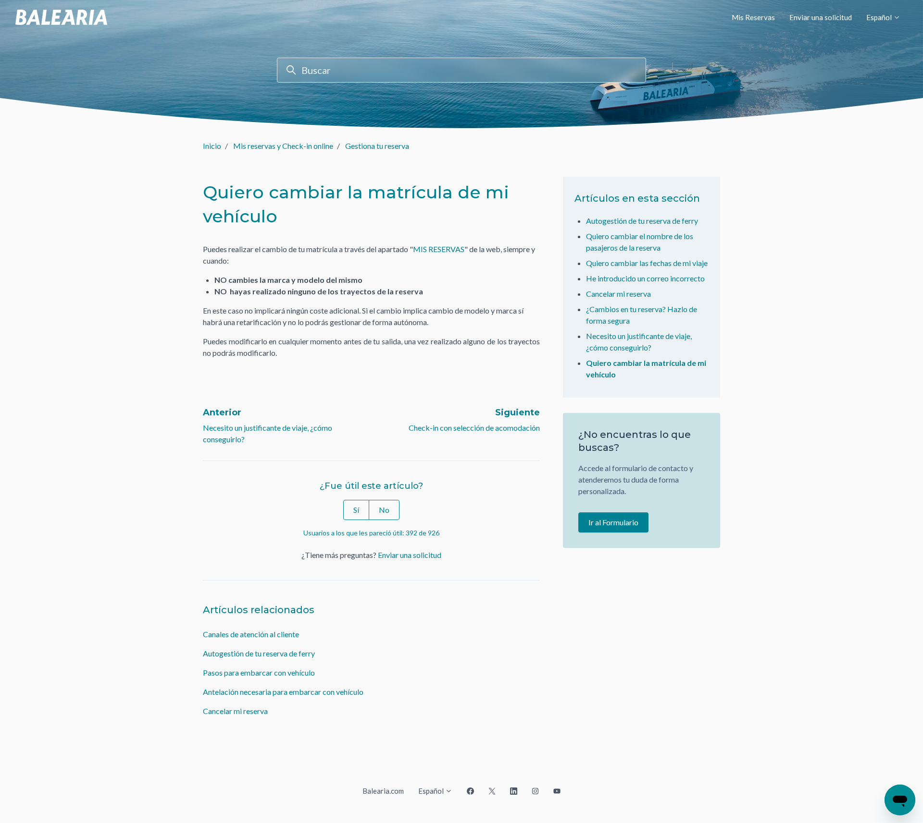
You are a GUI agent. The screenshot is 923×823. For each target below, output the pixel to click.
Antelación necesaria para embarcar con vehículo (283, 691)
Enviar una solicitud (820, 17)
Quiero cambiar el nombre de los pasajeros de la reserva (639, 241)
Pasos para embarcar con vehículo (259, 672)
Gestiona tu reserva (377, 145)
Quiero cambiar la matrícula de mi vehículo (646, 368)
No (384, 509)
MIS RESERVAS (438, 249)
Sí (356, 509)
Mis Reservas (753, 17)
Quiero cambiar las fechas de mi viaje (647, 262)
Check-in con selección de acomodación (474, 427)
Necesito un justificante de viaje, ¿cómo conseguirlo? (639, 341)
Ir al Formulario (613, 522)
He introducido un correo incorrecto (645, 278)
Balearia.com (383, 791)
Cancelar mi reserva (235, 710)
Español (879, 17)
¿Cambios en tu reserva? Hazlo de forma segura (641, 314)
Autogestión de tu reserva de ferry (259, 653)
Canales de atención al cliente (251, 634)
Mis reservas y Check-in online (283, 145)
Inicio (212, 145)
